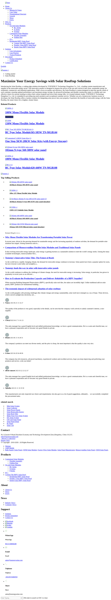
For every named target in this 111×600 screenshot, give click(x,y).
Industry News (10, 503)
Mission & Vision (16, 10)
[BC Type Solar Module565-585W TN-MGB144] (19, 129)
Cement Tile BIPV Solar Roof (24, 43)
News (12, 18)
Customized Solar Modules (19, 33)
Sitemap (8, 446)
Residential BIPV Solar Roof (19, 41)
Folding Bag (18, 37)
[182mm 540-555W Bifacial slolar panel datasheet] (24, 224)
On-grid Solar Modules (17, 26)
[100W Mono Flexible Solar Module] (9, 108)
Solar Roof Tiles (12, 414)
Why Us (8, 22)
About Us (8, 8)
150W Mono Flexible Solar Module (24, 123)
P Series (16, 31)
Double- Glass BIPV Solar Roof (25, 45)
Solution (8, 49)
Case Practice (14, 53)
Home (7, 6)
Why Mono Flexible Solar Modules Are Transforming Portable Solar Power (39, 237)
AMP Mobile (9, 448)
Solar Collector (12, 408)
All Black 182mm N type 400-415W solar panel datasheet (30, 202)
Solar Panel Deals (13, 422)
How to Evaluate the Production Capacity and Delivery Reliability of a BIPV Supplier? (44, 278)
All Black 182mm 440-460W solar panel (24, 218)
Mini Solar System (13, 406)
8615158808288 (10, 544)
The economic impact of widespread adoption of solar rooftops (33, 289)
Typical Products (15, 55)
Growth (12, 16)
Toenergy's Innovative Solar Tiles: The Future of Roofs (29, 258)
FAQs (12, 20)
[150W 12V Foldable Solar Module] (13, 207)
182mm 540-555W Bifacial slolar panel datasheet (27, 227)
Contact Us (9, 63)
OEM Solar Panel (102, 450)
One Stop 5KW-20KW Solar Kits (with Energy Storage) (36, 141)
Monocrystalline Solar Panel (85, 450)
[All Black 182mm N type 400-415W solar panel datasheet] (28, 199)
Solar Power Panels (13, 410)
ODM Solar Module (30, 450)
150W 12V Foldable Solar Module (22, 210)
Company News (10, 505)
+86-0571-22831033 (8, 438)
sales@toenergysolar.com (9, 437)
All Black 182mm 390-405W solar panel (24, 185)
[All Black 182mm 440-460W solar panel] (21, 216)
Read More (9, 117)
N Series (17, 30)
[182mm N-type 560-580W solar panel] (19, 147)
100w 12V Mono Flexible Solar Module (23, 193)
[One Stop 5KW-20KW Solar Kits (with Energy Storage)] (18, 138)
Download (8, 57)
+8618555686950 (11, 577)
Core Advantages (15, 51)
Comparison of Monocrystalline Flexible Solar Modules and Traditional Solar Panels (43, 247)
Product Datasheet (16, 59)
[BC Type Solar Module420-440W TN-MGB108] (9, 165)
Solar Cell (10, 425)
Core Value (13, 12)
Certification (14, 61)
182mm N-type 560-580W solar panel (25, 150)
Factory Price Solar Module (47, 450)
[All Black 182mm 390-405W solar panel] (21, 182)
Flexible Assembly (20, 35)
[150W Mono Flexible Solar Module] (8, 120)
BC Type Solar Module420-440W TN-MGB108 (31, 167)
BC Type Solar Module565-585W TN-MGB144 (31, 132)
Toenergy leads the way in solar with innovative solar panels (31, 268)
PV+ (11, 39)
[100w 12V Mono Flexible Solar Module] (13, 190)
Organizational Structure (18, 14)
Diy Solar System (13, 418)
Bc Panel (10, 423)
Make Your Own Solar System (17, 416)
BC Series (17, 28)
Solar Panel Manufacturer (66, 450)
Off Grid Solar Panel (14, 420)
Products (8, 24)
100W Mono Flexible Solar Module (24, 112)
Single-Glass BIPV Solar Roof (24, 47)
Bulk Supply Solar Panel (13, 450)
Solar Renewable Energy (15, 412)
